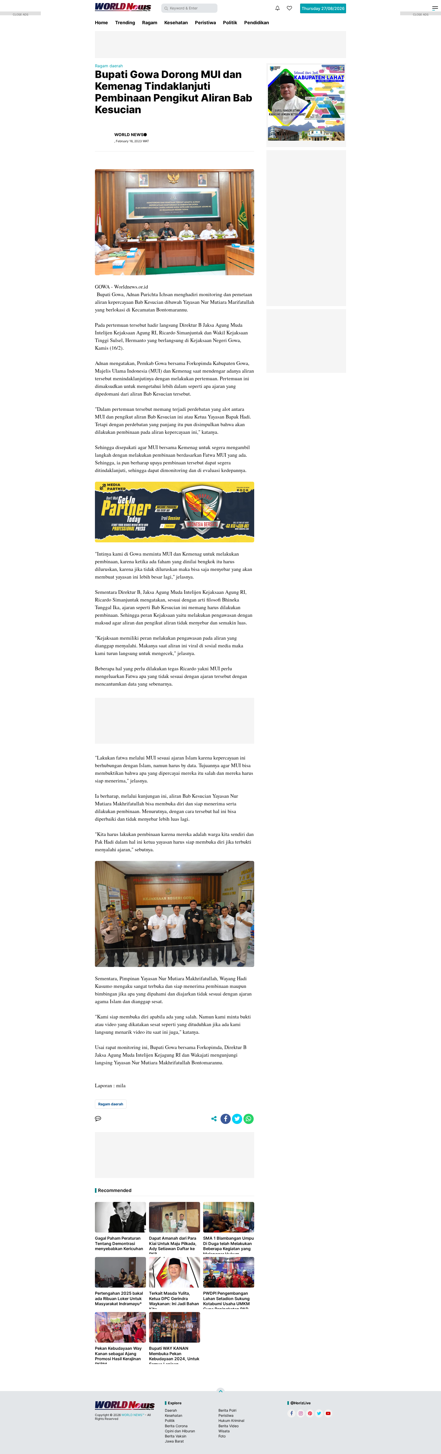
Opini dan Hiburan (180, 1431)
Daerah (171, 1410)
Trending (125, 22)
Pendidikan (256, 22)
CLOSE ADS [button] (20, 14)
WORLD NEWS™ (132, 1415)
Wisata (224, 1431)
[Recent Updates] (277, 8)
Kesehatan (176, 22)
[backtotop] (220, 1392)
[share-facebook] (225, 1119)
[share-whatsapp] (248, 1119)
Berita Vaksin (175, 1436)
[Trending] (289, 8)
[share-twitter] (237, 1119)
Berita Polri (227, 1410)
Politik (230, 22)
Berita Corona (176, 1426)
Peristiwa (205, 22)
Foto (222, 1436)
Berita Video (228, 1426)
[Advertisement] (220, 44)
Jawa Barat (174, 1441)
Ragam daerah (109, 65)
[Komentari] (98, 1119)
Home (101, 22)
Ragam (149, 22)
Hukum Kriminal (231, 1420)
